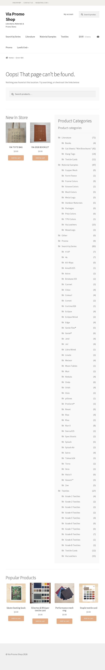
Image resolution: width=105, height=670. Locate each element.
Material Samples (48, 36)
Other (64, 235)
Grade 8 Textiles (72, 534)
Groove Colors (71, 186)
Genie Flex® (70, 327)
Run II (68, 425)
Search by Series (13, 36)
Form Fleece (71, 175)
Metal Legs (70, 197)
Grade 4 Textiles (72, 512)
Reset (68, 409)
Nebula (68, 376)
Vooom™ (69, 480)
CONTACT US (28, 3)
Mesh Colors (71, 192)
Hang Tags (70, 153)
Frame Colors (71, 181)
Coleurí (68, 295)
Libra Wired (70, 349)
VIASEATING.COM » (42, 3)
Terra (67, 463)
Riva (67, 420)
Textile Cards (71, 159)
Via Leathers (71, 224)
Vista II (68, 474)
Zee (67, 485)
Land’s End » (22, 47)
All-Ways (69, 262)
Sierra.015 (69, 431)
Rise (67, 414)
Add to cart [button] (16, 158)
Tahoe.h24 (70, 458)
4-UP (67, 251)
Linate (68, 355)
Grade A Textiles (72, 539)
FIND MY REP (17, 3)
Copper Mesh (71, 170)
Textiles (64, 36)
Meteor (68, 360)
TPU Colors (70, 219)
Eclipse (68, 311)
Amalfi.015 (70, 268)
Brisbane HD (71, 278)
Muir (67, 371)
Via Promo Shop (15, 16)
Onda (67, 382)
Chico (67, 289)
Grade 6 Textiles (72, 523)
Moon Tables (71, 365)
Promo (9, 47)
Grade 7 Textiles (72, 529)
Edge (67, 322)
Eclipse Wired (71, 317)
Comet (68, 300)
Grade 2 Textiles (72, 501)
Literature (30, 36)
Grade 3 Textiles (72, 507)
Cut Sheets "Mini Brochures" (78, 148)
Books (68, 143)
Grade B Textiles (72, 545)
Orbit (67, 387)
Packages (69, 208)
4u (66, 257)
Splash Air (70, 447)
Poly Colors (70, 213)
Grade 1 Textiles (72, 496)
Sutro (67, 452)
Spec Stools (70, 436)
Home (11, 57)
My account (68, 14)
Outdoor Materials (73, 202)
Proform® (70, 403)
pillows (68, 398)
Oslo (67, 393)
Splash (68, 442)
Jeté (67, 338)
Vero (67, 469)
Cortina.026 (70, 306)
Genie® (68, 333)
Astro (67, 273)
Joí (66, 344)
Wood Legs (70, 230)
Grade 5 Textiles (72, 518)
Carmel (68, 284)
